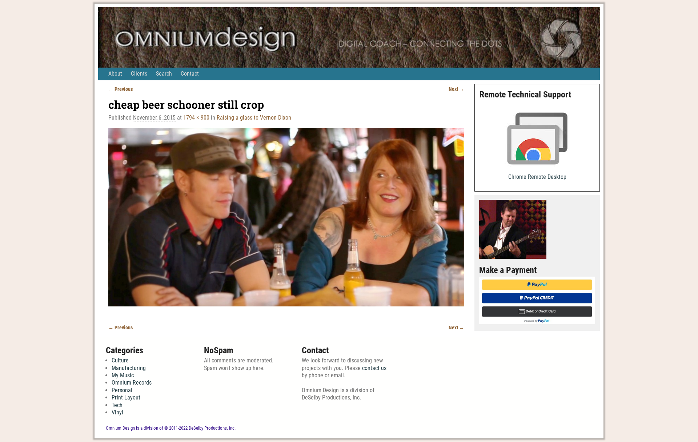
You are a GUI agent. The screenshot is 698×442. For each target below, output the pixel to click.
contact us (374, 368)
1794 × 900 (196, 117)
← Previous (120, 89)
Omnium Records (132, 382)
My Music (123, 375)
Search (164, 73)
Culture (120, 360)
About (115, 73)
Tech (117, 405)
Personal (122, 390)
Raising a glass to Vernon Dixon (254, 117)
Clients (139, 73)
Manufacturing (129, 368)
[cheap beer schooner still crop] (286, 222)
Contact (190, 73)
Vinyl (117, 412)
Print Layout (126, 397)
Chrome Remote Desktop (537, 176)
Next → (456, 89)
